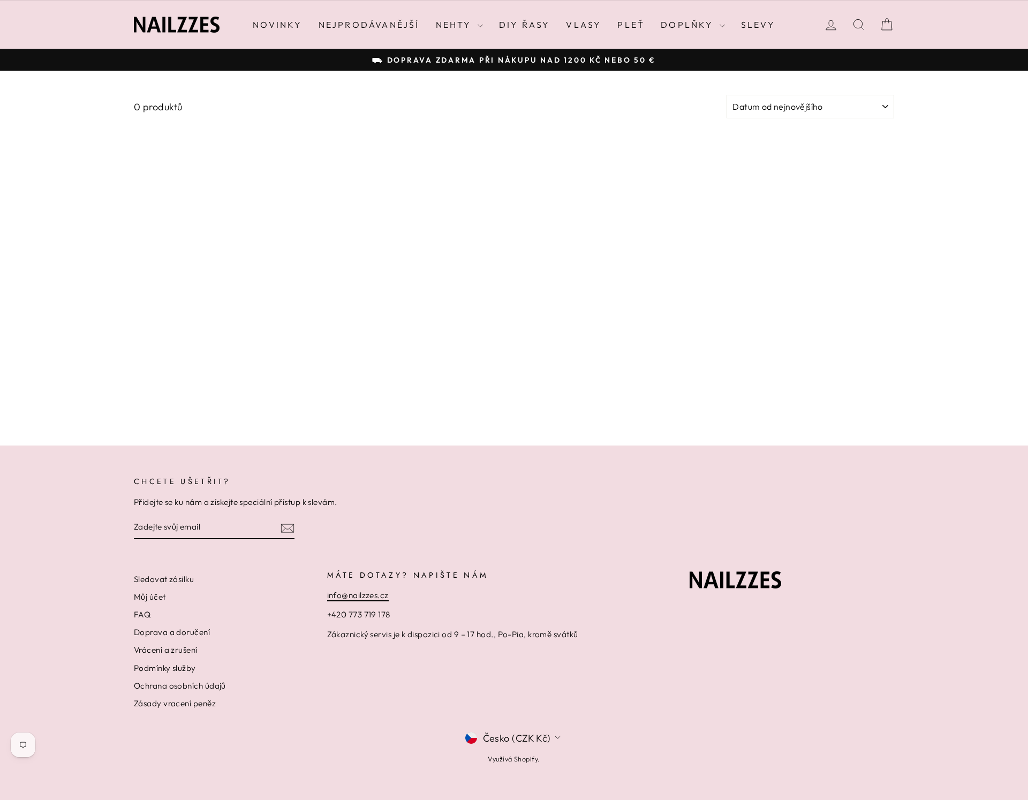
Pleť (631, 24)
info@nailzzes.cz (358, 595)
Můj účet (150, 597)
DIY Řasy (524, 24)
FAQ (142, 614)
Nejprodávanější (369, 24)
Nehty (455, 24)
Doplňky (689, 24)
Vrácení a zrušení (166, 650)
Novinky (277, 24)
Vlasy (583, 24)
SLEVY (758, 24)
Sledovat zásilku (164, 579)
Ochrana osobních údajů (180, 686)
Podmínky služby (165, 668)
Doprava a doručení (172, 632)
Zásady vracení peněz (175, 703)
